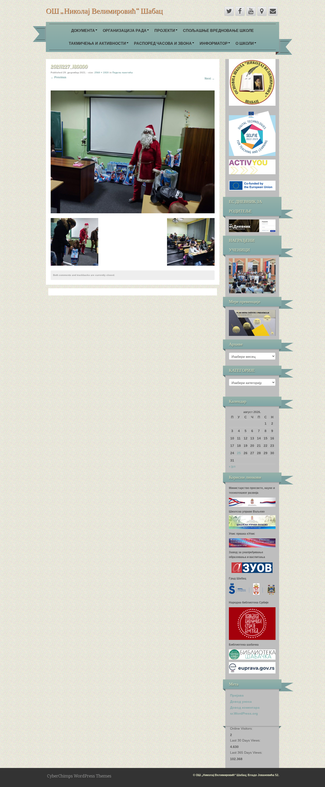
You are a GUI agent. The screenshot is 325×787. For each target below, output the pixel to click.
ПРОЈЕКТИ (164, 30)
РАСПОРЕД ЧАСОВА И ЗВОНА (163, 43)
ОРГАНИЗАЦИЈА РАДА (125, 30)
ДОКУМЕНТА (83, 30)
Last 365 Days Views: (246, 752)
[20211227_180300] (133, 151)
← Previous (58, 77)
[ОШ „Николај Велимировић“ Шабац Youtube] (251, 11)
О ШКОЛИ (245, 43)
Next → (210, 78)
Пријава (237, 695)
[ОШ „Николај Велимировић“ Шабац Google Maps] (262, 11)
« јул (232, 466)
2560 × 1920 (101, 72)
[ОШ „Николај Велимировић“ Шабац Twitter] (229, 11)
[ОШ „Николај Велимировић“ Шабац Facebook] (240, 11)
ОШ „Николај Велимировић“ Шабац (104, 10)
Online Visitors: (242, 728)
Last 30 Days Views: (245, 740)
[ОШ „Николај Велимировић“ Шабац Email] (273, 11)
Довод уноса (241, 701)
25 (239, 453)
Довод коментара (245, 707)
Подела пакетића (122, 72)
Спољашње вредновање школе (218, 30)
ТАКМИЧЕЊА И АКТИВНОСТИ (97, 43)
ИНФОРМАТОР (214, 43)
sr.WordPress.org (244, 713)
